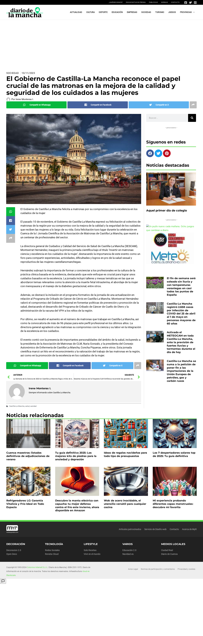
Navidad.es (128, 554)
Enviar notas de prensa (136, 2)
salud (27, 406)
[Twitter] (190, 2)
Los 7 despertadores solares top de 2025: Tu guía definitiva (174, 454)
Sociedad (12, 73)
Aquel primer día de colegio (166, 210)
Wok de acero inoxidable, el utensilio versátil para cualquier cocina (125, 504)
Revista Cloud (52, 554)
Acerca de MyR (189, 529)
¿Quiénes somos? (116, 2)
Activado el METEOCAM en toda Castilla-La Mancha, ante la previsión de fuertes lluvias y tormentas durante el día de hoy (181, 342)
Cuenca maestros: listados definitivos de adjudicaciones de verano (27, 456)
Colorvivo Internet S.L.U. (37, 567)
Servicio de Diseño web (155, 529)
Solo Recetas (90, 550)
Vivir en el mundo (92, 554)
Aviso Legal (133, 569)
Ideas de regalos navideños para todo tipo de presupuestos (125, 454)
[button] (193, 12)
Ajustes (169, 631)
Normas (164, 2)
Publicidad (153, 2)
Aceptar (129, 631)
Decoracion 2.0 (13, 550)
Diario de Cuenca (169, 554)
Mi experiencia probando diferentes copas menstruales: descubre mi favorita (173, 504)
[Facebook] (185, 2)
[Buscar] (192, 118)
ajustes (109, 632)
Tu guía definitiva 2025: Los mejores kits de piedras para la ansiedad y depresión (75, 456)
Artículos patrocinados (130, 529)
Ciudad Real (167, 550)
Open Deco (11, 554)
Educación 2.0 (129, 550)
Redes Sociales (52, 550)
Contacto (175, 2)
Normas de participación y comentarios (158, 569)
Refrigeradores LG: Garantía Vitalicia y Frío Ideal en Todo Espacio (25, 504)
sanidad (33, 406)
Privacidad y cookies (186, 569)
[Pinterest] (195, 2)
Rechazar (149, 631)
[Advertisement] (101, 43)
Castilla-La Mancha (16, 406)
